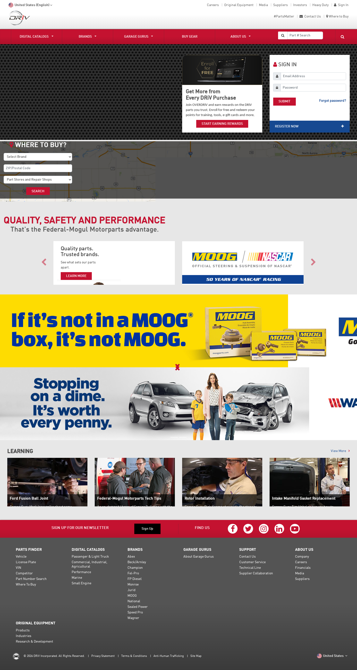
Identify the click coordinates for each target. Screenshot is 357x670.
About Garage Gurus (198, 556)
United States (333, 656)
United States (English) (32, 5)
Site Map (196, 656)
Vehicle (21, 556)
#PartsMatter (284, 16)
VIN (18, 568)
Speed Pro (135, 612)
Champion (135, 568)
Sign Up (147, 528)
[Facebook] (233, 529)
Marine (77, 577)
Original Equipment (239, 5)
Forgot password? (332, 100)
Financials (303, 568)
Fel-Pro (133, 573)
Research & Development (34, 641)
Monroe (133, 584)
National (134, 601)
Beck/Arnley (137, 562)
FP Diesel (135, 579)
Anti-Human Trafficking (168, 656)
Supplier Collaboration (256, 573)
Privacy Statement (103, 656)
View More (338, 451)
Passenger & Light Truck (90, 556)
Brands (85, 36)
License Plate (26, 562)
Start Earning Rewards (222, 124)
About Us (238, 36)
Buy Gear (189, 36)
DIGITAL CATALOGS (34, 36)
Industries (23, 636)
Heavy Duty (320, 5)
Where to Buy (338, 16)
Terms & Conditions (134, 656)
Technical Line (250, 568)
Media (263, 5)
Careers (213, 5)
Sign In (343, 5)
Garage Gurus (136, 36)
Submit (284, 101)
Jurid (132, 590)
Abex (131, 556)
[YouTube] (295, 529)
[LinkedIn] (279, 529)
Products (23, 630)
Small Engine (81, 583)
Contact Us (312, 16)
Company (302, 556)
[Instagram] (264, 529)
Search (38, 191)
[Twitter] (248, 529)
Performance (81, 572)
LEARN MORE (76, 276)
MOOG (132, 595)
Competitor (24, 573)
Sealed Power (138, 607)
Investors (300, 5)
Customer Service (252, 562)
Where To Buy (26, 584)
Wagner (133, 618)
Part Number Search (31, 579)
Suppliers (280, 5)
